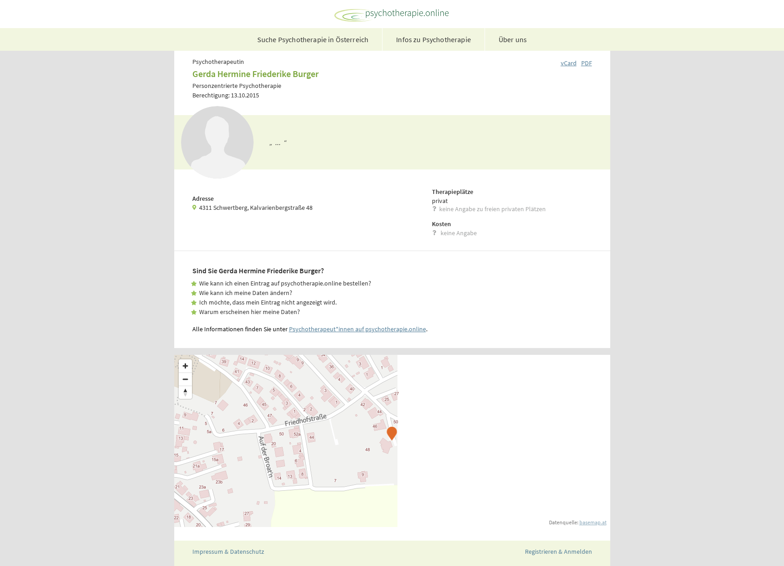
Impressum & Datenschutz (228, 551)
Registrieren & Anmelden (558, 551)
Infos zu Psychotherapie (433, 39)
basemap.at (593, 522)
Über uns (513, 39)
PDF (586, 63)
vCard (569, 63)
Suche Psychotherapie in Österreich (312, 39)
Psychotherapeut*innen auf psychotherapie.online (357, 329)
